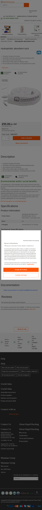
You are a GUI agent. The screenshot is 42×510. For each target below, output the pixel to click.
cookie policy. (30, 264)
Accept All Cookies (21, 269)
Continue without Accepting (31, 240)
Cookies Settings (21, 275)
